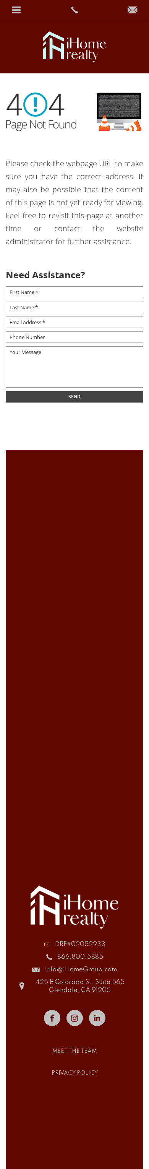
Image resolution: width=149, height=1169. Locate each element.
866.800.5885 (80, 957)
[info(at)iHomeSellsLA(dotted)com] (132, 10)
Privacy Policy (75, 1073)
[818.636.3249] (74, 10)
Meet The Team (74, 1051)
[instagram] (74, 1018)
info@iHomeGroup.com (81, 969)
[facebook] (52, 1018)
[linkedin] (97, 1018)
